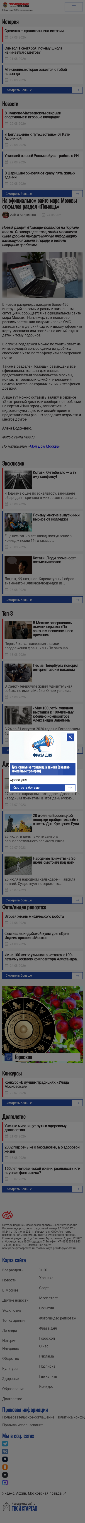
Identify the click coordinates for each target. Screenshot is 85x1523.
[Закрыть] (70, 737)
